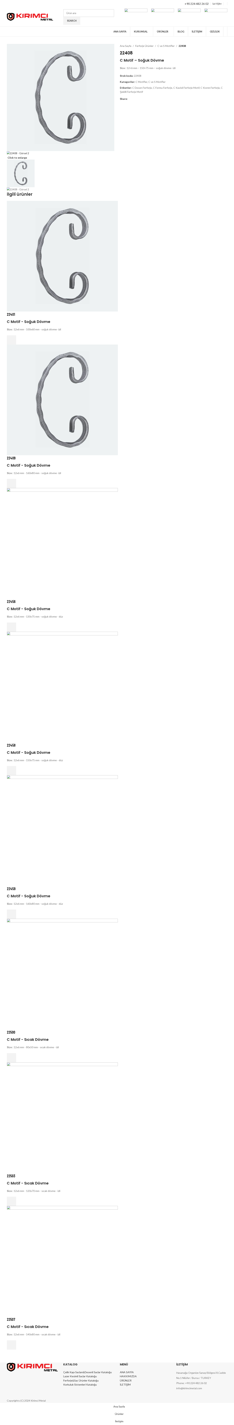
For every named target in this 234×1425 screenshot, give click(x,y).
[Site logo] (30, 16)
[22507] (62, 1261)
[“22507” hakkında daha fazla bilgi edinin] (11, 1345)
